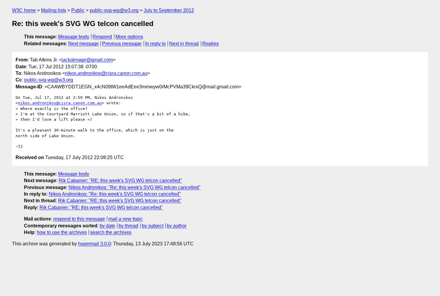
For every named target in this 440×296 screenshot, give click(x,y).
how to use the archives (62, 232)
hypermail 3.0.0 (94, 243)
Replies (210, 43)
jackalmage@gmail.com (87, 59)
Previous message (122, 43)
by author (176, 225)
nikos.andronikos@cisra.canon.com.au (106, 73)
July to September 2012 (169, 10)
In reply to (155, 43)
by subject (152, 225)
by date (107, 225)
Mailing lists (53, 10)
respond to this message (79, 218)
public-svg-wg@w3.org (114, 10)
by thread (128, 225)
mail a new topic (125, 218)
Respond (102, 36)
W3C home (24, 10)
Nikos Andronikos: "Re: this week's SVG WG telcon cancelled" (135, 187)
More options (129, 36)
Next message (83, 43)
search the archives (110, 232)
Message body (73, 36)
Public (78, 10)
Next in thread (184, 43)
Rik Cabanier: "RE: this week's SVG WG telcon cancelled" (120, 180)
